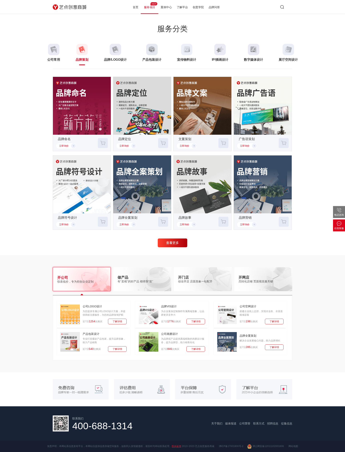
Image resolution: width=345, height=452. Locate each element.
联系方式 (258, 423)
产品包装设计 (152, 59)
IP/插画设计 (220, 59)
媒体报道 (230, 423)
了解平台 (182, 7)
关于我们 (216, 423)
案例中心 (166, 7)
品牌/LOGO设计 (115, 59)
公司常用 (53, 59)
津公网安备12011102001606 (267, 446)
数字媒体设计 (253, 59)
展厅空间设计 (288, 59)
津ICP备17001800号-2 (231, 446)
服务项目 (150, 6)
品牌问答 (214, 7)
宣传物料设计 (186, 59)
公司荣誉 (244, 423)
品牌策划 (82, 59)
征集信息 (286, 423)
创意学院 (198, 7)
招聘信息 (272, 423)
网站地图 (293, 446)
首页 (135, 7)
